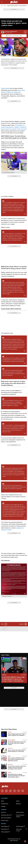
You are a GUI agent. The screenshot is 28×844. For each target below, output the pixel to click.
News (9, 756)
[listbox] (14, 685)
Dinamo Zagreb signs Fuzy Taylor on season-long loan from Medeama (17, 734)
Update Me (4, 628)
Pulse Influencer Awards (20, 815)
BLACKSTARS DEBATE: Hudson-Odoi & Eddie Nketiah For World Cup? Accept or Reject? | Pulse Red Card (13, 679)
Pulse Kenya (4, 829)
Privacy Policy (4, 820)
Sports (5, 5)
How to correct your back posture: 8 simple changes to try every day (16, 750)
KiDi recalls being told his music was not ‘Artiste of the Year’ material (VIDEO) (17, 743)
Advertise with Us (5, 815)
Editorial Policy (20, 812)
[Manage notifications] (25, 841)
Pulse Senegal (19, 826)
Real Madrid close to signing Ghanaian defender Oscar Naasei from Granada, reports (16, 776)
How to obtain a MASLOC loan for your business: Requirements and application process (16, 759)
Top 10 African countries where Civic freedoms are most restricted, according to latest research (17, 767)
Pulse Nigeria (4, 826)
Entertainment (11, 740)
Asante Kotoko (5, 88)
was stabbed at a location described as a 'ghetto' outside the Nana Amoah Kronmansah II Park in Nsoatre (14, 127)
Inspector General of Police (10, 508)
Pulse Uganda (4, 832)
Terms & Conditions (6, 817)
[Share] (25, 32)
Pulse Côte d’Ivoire (19, 829)
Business (18, 803)
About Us (3, 812)
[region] (14, 685)
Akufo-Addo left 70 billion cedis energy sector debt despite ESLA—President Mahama (13, 383)
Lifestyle (10, 748)
